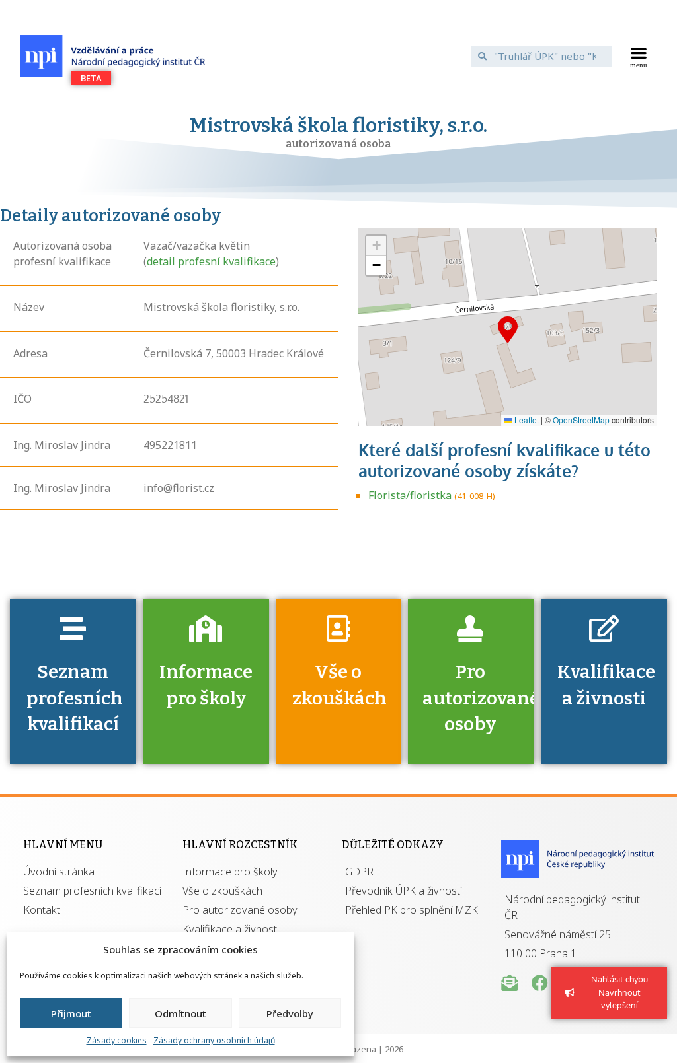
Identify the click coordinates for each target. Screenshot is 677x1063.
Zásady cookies (117, 1040)
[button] (638, 56)
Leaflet (525, 419)
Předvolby (289, 1013)
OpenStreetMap (581, 419)
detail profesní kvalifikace (211, 261)
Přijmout (71, 1013)
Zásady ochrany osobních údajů (214, 1040)
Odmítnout (180, 1013)
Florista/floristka (410, 495)
